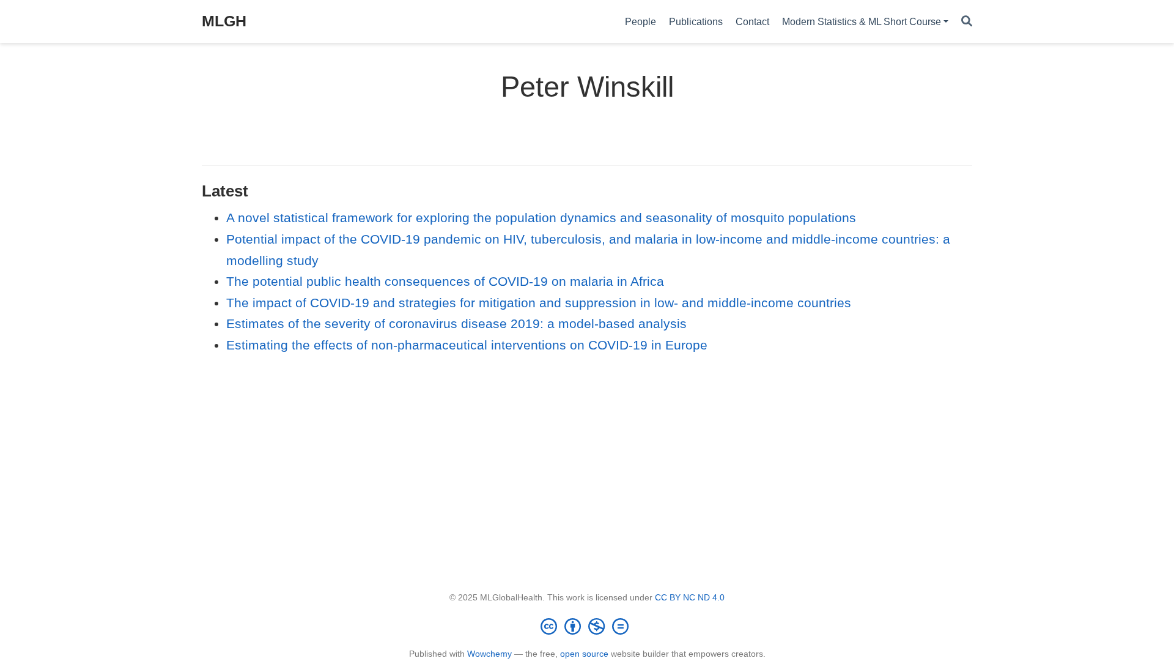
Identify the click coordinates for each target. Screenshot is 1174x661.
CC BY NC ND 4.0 (690, 597)
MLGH (224, 20)
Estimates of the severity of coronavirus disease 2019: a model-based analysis (456, 323)
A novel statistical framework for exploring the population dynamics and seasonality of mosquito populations (541, 218)
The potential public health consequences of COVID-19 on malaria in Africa (445, 281)
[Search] (966, 22)
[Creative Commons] (587, 626)
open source (584, 654)
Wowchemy (489, 654)
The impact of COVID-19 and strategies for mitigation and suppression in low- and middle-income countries (538, 303)
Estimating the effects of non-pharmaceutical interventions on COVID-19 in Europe (466, 345)
